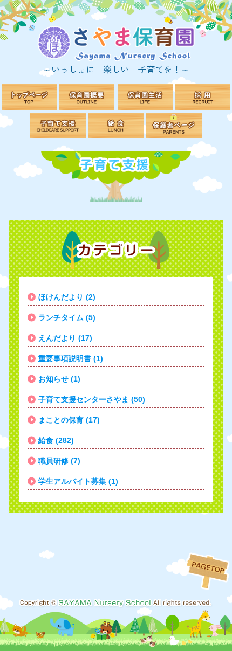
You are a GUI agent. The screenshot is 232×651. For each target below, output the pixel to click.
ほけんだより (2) (66, 297)
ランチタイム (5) (66, 317)
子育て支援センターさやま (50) (91, 399)
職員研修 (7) (59, 460)
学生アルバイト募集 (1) (78, 481)
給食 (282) (56, 440)
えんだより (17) (65, 338)
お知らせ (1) (59, 379)
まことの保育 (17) (69, 419)
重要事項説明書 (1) (70, 358)
